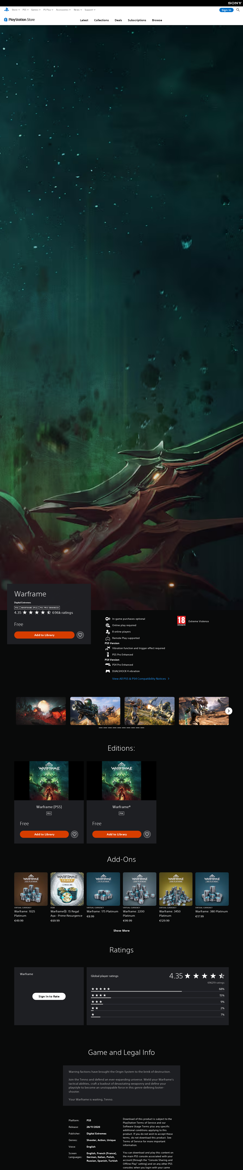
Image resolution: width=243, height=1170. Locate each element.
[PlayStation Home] (7, 9)
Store (15, 9)
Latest (84, 20)
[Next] (228, 711)
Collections (101, 20)
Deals (118, 20)
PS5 (24, 9)
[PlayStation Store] (20, 19)
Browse (157, 20)
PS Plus (47, 9)
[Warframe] (41, 711)
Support (89, 9)
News (77, 9)
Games (34, 9)
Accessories (62, 9)
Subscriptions (137, 20)
